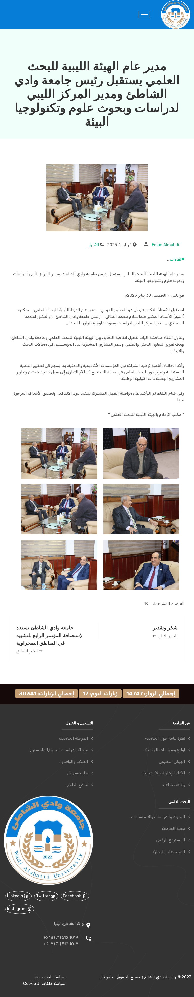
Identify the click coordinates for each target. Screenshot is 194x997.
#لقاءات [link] (177, 259)
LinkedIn (15, 896)
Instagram (17, 908)
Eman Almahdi (165, 244)
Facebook (72, 896)
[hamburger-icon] (144, 14)
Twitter (43, 896)
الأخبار (93, 244)
